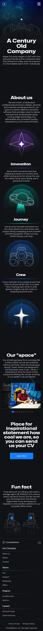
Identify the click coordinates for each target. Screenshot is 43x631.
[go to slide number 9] (28, 412)
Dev (4, 573)
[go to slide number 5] (19, 412)
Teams (5, 558)
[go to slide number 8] (26, 412)
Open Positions (8, 615)
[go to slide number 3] (15, 412)
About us (6, 554)
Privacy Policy (29, 624)
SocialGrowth (8, 596)
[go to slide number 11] (32, 412)
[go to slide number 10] (30, 412)
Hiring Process (8, 611)
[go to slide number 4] (17, 412)
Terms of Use (13, 624)
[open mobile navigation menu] (39, 3)
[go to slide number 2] (13, 412)
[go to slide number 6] (21, 412)
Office (4, 585)
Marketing (6, 581)
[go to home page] (4, 4)
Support (5, 577)
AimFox (5, 600)
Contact (5, 562)
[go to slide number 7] (23, 412)
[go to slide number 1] (10, 412)
